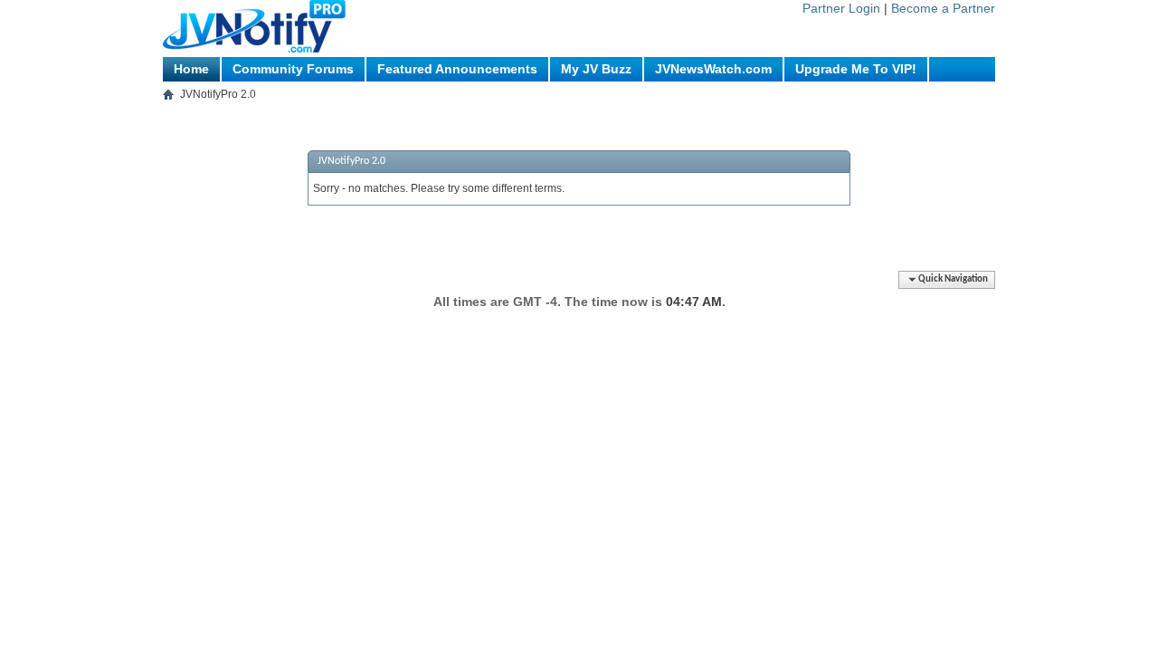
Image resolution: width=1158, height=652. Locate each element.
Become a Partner (943, 8)
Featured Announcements (457, 69)
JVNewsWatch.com (713, 69)
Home (191, 69)
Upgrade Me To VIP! (855, 69)
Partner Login (841, 8)
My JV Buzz (596, 69)
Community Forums (293, 69)
